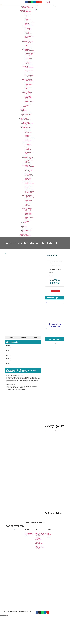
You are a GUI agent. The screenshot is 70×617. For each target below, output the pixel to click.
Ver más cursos (28, 24)
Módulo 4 (8, 353)
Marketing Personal (29, 44)
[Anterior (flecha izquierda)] (1, 616)
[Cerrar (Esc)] (7, 615)
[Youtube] (37, 2)
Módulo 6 (8, 358)
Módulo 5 (8, 355)
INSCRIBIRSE (55, 290)
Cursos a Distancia (24, 10)
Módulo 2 (8, 347)
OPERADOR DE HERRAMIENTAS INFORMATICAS (28, 95)
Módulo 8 (8, 363)
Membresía (22, 107)
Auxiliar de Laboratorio (29, 81)
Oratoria (26, 45)
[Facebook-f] (37, 612)
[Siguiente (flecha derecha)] (3, 616)
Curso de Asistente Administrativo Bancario (59, 426)
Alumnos (22, 109)
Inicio (21, 5)
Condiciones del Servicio (27, 113)
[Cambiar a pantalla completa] (3, 615)
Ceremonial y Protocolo (29, 42)
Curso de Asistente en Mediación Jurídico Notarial (49, 426)
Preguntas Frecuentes (26, 114)
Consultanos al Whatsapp (35, 522)
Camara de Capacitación (27, 7)
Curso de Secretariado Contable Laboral (30, 243)
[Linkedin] (34, 2)
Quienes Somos (25, 6)
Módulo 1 (8, 345)
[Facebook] (26, 2)
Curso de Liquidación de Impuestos (58, 513)
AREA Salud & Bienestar (27, 79)
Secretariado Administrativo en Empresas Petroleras (29, 58)
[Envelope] (40, 2)
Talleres (24, 106)
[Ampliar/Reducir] (1, 615)
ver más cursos (28, 38)
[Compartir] (5, 615)
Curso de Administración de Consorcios (49, 513)
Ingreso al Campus (26, 111)
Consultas (24, 110)
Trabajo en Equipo (28, 76)
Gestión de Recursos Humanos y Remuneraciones (29, 71)
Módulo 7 (8, 361)
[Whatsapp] (32, 2)
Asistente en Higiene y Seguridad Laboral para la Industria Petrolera (29, 52)
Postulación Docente (26, 8)
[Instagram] (29, 2)
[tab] (11, 337)
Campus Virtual (23, 118)
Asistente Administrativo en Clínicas (28, 87)
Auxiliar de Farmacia (29, 80)
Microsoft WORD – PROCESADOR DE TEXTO (28, 99)
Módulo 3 (8, 350)
